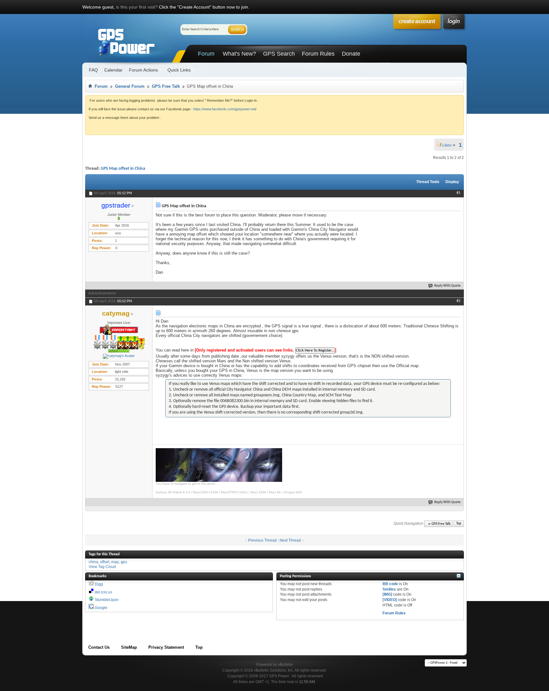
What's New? (239, 54)
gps (124, 562)
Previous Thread (262, 540)
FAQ (93, 69)
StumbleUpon (107, 600)
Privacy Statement (166, 647)
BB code (390, 584)
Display (452, 182)
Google (101, 607)
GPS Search (279, 54)
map (115, 562)
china (93, 562)
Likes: (449, 145)
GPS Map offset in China (123, 168)
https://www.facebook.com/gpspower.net (224, 109)
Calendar (113, 69)
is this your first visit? (137, 7)
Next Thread (290, 540)
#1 (458, 193)
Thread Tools (427, 182)
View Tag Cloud (102, 566)
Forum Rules (318, 54)
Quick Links (179, 69)
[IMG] (387, 594)
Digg (99, 584)
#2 (458, 301)
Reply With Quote (447, 286)
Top (458, 524)
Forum (206, 54)
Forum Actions (143, 69)
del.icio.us (103, 592)
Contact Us (99, 647)
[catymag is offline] (119, 356)
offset (104, 562)
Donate (351, 54)
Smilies (389, 589)
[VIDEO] (390, 600)
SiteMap (129, 647)
